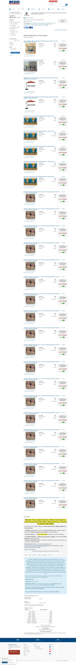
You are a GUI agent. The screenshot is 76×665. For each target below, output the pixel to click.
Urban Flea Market (29, 17)
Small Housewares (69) (34, 23)
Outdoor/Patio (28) (41, 23)
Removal (50, 555)
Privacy (60, 660)
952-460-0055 (29, 21)
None (12, 21)
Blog (24, 652)
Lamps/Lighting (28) (48, 23)
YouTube (52, 651)
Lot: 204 (63, 97)
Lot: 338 (63, 176)
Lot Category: (11, 19)
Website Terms (26, 654)
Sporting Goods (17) (35, 24)
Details (26, 555)
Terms (30, 555)
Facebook (52, 646)
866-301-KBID (38, 647)
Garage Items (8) (35, 25)
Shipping (39, 555)
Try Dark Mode (5, 662)
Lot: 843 (63, 480)
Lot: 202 (63, 60)
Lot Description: (12, 15)
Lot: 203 (63, 77)
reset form (11, 55)
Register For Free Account (53, 1)
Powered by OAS (65, 660)
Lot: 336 (63, 146)
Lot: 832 (63, 293)
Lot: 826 (63, 191)
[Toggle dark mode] (58, 3)
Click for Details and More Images (30, 54)
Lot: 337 (63, 161)
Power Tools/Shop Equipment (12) (44, 24)
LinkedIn (52, 653)
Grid (19, 17)
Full (15, 17)
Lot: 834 (63, 327)
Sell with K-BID (26, 648)
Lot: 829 (63, 242)
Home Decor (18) (28, 24)
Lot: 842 (63, 463)
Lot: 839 (63, 412)
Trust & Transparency (27, 651)
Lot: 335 (63, 131)
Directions (34, 555)
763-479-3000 (38, 646)
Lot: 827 (63, 208)
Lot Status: (11, 42)
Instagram (52, 649)
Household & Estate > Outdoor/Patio (29, 55)
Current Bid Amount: (13, 38)
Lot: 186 (63, 41)
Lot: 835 (63, 344)
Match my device (10, 662)
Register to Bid (26, 647)
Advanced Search (64, 6)
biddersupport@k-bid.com (39, 648)
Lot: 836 (63, 361)
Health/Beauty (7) (41, 25)
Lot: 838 (63, 395)
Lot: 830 (63, 259)
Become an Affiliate (27, 650)
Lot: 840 (63, 429)
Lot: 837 (63, 378)
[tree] (15, 29)
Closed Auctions (51, 2)
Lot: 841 (63, 446)
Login (56, 2)
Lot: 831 (63, 276)
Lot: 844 (63, 497)
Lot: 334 (63, 116)
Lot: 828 (63, 225)
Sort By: (10, 47)
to (15, 40)
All (9, 21)
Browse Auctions (26, 646)
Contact (25, 655)
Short (12, 17)
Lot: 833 (63, 310)
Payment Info (44, 555)
